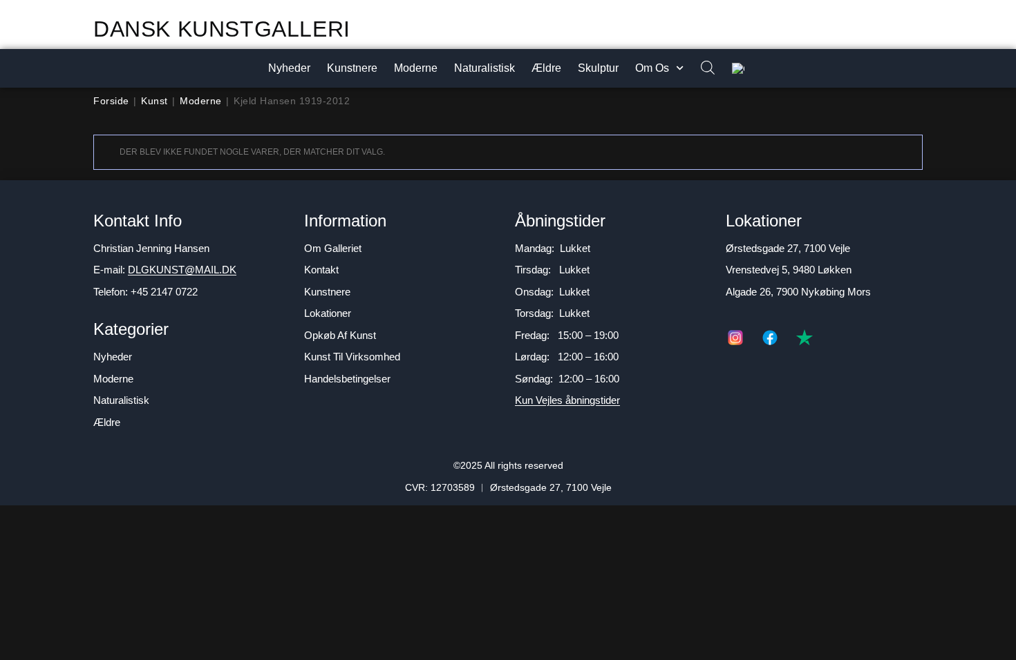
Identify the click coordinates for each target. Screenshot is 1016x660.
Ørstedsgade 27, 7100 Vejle (788, 248)
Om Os (652, 68)
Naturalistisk (484, 68)
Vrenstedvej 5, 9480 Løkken (789, 269)
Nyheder (289, 68)
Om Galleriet (332, 248)
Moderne (416, 68)
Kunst (154, 100)
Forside (111, 100)
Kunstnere (352, 68)
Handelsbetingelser (347, 379)
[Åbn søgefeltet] (701, 69)
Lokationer (327, 313)
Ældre (546, 68)
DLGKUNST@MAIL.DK (182, 269)
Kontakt (321, 269)
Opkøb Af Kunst (340, 335)
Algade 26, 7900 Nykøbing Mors (798, 292)
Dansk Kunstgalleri (221, 29)
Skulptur (598, 68)
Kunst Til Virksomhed (352, 356)
